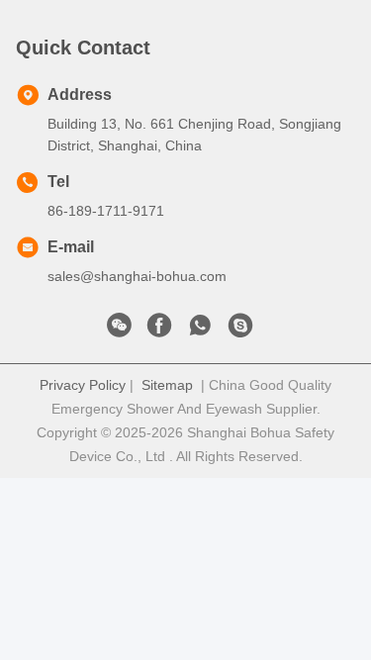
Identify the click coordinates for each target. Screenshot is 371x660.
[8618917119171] (200, 330)
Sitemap (167, 385)
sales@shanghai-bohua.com (137, 276)
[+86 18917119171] (240, 330)
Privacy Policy (83, 385)
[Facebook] (159, 330)
